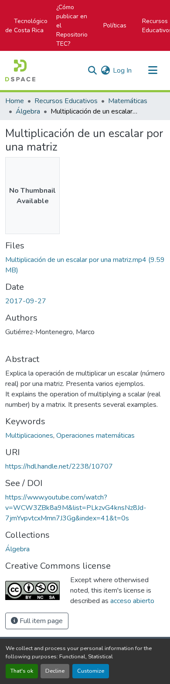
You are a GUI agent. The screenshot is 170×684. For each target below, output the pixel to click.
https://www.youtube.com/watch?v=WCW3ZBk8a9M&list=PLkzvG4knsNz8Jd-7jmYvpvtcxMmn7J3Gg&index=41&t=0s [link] (75, 508)
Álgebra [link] (28, 111)
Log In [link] (122, 70)
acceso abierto (132, 601)
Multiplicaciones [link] (29, 435)
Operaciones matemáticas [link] (95, 435)
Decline (55, 671)
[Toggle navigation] (152, 70)
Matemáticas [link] (127, 101)
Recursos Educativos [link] (66, 101)
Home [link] (14, 101)
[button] (20, 70)
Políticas (114, 25)
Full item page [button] (40, 621)
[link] (85, 265)
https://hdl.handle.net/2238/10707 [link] (59, 466)
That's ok (21, 671)
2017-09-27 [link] (25, 301)
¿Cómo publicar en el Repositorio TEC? (72, 25)
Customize (90, 671)
